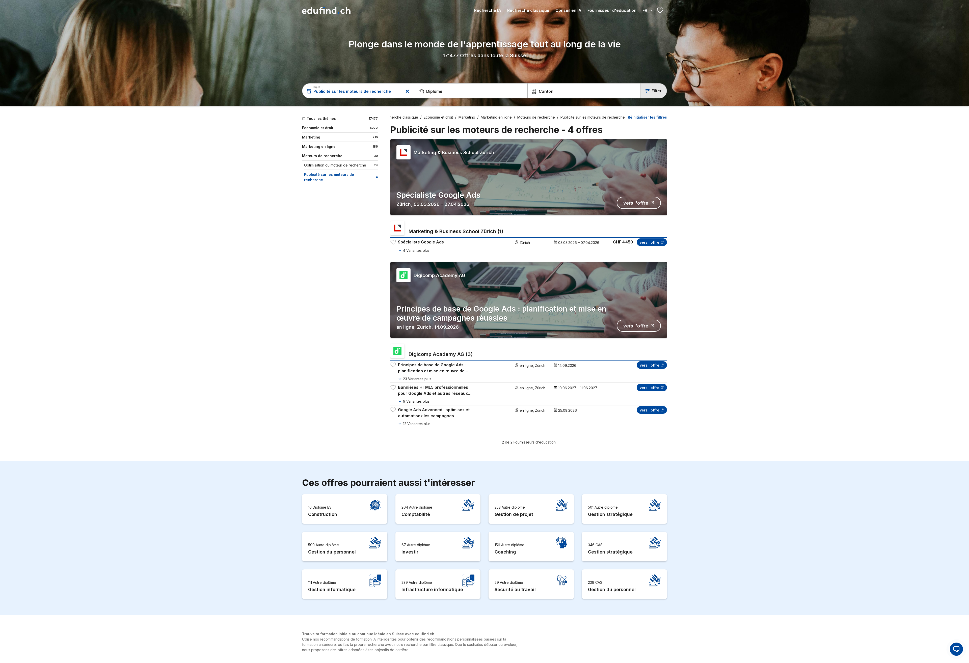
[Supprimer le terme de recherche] (407, 91)
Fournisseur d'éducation (611, 10)
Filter (657, 90)
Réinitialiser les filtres (647, 117)
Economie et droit (438, 117)
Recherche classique (528, 10)
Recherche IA (487, 10)
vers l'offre (635, 203)
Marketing (467, 117)
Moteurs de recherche (536, 117)
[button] (956, 649)
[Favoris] (660, 10)
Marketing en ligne (496, 117)
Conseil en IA (568, 10)
